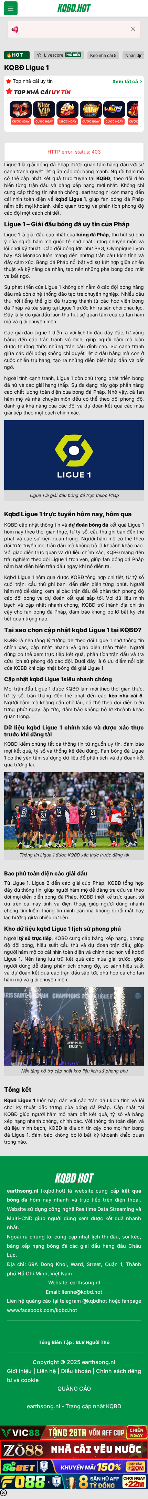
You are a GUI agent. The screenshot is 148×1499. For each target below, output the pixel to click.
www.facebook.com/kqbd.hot (42, 1310)
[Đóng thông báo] (133, 29)
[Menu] (11, 8)
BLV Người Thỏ (92, 1342)
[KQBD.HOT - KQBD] (74, 8)
